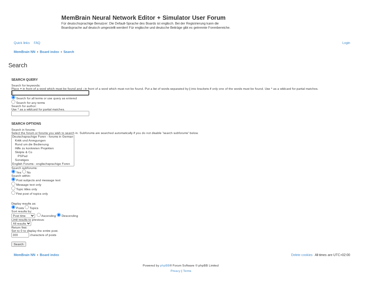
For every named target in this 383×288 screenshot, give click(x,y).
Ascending (48, 215)
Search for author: (24, 106)
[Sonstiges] (43, 160)
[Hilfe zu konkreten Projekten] (43, 148)
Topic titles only (26, 189)
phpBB (165, 265)
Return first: (19, 227)
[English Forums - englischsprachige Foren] (43, 164)
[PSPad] (43, 156)
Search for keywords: (25, 85)
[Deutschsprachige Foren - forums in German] (43, 137)
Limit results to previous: (28, 219)
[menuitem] (35, 42)
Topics (33, 208)
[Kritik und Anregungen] (43, 141)
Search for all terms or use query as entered (46, 98)
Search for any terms (30, 102)
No (28, 172)
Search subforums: (24, 168)
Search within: (21, 175)
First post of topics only (31, 193)
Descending (69, 215)
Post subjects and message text (37, 180)
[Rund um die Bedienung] (43, 145)
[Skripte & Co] (43, 152)
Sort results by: (21, 211)
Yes (18, 172)
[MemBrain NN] (35, 19)
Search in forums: (23, 129)
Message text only (28, 184)
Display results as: (23, 203)
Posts (19, 208)
